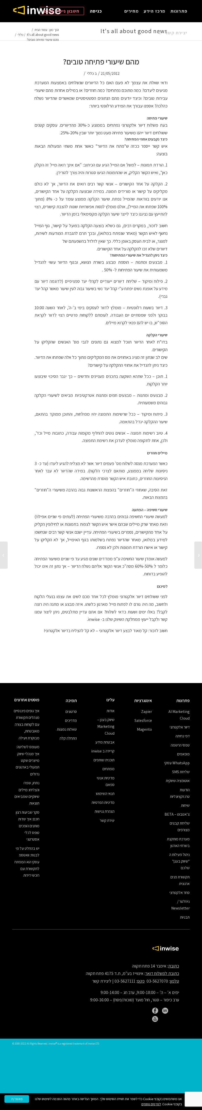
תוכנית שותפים (104, 760)
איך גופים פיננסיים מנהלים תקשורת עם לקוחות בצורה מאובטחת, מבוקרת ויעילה (26, 724)
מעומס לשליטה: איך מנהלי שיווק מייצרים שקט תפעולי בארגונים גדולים (27, 760)
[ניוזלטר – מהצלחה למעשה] (198, 555)
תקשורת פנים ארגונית (180, 880)
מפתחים (108, 768)
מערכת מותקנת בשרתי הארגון (178, 842)
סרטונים (71, 711)
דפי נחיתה (182, 736)
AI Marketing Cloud (179, 715)
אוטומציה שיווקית (178, 780)
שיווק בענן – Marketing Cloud (105, 726)
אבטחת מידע (104, 742)
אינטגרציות (143, 700)
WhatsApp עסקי (177, 763)
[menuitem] (179, 11)
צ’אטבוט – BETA (177, 814)
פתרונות (183, 700)
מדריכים (71, 720)
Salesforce (143, 720)
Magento (144, 729)
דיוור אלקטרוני (180, 727)
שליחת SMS (181, 771)
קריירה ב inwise (102, 751)
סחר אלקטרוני (179, 892)
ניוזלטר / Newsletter (180, 905)
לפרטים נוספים (151, 1104)
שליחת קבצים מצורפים (180, 826)
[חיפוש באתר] (158, 33)
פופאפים (183, 754)
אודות (110, 710)
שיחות (185, 805)
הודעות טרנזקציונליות (180, 793)
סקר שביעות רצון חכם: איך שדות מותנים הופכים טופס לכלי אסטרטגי (27, 826)
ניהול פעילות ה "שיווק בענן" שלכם (179, 861)
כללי (90, 73)
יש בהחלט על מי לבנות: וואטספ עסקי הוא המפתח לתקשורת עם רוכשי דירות (27, 862)
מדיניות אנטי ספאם (105, 781)
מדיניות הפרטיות (103, 802)
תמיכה (71, 700)
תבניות (185, 917)
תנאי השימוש (105, 793)
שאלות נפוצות (67, 729)
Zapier (146, 711)
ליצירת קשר (101, 981)
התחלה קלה (68, 738)
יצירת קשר (107, 820)
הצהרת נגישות (104, 811)
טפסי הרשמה (180, 745)
